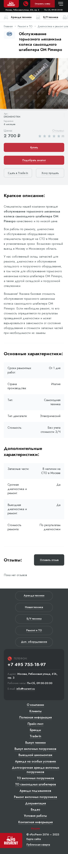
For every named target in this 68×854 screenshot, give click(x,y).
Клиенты (35, 711)
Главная (8, 26)
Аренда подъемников (35, 791)
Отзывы (57, 131)
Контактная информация (35, 822)
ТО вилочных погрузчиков (35, 778)
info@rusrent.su (25, 689)
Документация (35, 803)
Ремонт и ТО (25, 26)
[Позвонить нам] (25, 3)
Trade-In (35, 736)
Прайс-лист (35, 724)
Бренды (35, 730)
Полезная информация (35, 717)
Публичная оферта (38, 844)
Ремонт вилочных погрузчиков (35, 797)
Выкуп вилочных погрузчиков (35, 749)
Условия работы (35, 816)
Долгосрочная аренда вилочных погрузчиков (35, 769)
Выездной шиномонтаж (35, 755)
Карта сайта (33, 839)
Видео (35, 809)
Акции (35, 828)
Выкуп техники (35, 742)
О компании (35, 705)
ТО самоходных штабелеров (35, 784)
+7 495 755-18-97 (27, 664)
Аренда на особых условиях (35, 761)
